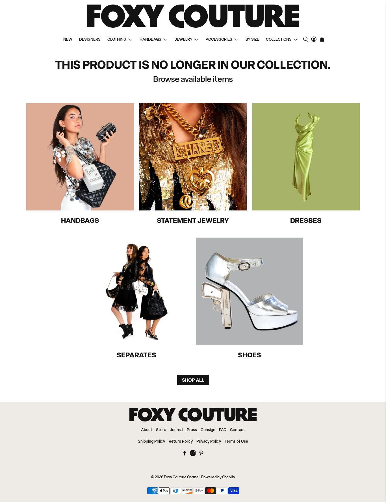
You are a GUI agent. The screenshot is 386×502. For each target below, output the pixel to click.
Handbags (150, 40)
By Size (252, 40)
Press (192, 430)
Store (161, 430)
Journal (176, 430)
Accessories (219, 40)
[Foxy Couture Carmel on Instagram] (193, 455)
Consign (208, 430)
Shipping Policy (151, 442)
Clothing (116, 40)
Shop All (193, 380)
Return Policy (181, 442)
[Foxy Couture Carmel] (193, 16)
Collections (279, 40)
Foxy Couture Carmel (181, 477)
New (67, 40)
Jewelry (183, 40)
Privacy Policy (208, 442)
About (146, 430)
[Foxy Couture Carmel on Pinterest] (201, 455)
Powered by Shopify (218, 477)
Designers (90, 40)
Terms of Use (236, 442)
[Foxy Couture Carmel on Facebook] (184, 455)
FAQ (222, 430)
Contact (237, 430)
